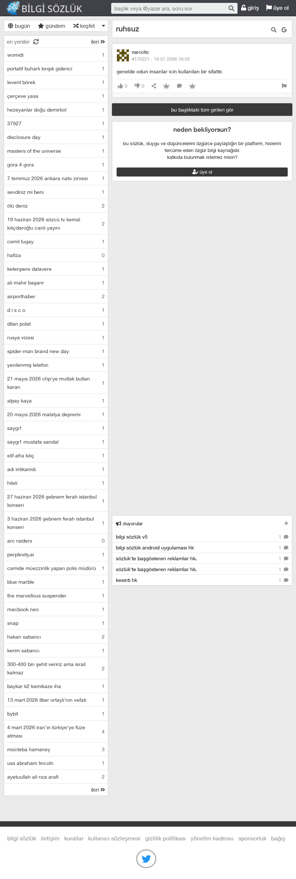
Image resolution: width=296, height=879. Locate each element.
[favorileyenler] (192, 86)
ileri (95, 41)
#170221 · (161, 59)
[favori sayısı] (166, 86)
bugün (21, 25)
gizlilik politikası (165, 838)
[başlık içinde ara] (273, 30)
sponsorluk (252, 838)
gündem (54, 25)
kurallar (73, 838)
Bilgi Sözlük (50, 8)
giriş (252, 7)
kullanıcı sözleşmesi (114, 838)
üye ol (280, 7)
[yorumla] (179, 86)
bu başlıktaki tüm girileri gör (202, 109)
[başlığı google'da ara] (284, 30)
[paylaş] (154, 86)
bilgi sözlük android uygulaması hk (199, 547)
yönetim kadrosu (212, 838)
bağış (278, 838)
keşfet (87, 25)
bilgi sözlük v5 (199, 537)
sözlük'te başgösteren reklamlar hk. (199, 558)
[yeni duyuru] (286, 523)
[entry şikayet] (284, 86)
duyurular (132, 523)
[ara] (231, 8)
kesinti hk (199, 580)
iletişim (50, 838)
